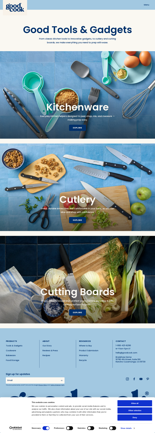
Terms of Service (55, 385)
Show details (126, 428)
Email (9, 380)
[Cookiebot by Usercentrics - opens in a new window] (15, 428)
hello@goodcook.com (126, 352)
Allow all (134, 403)
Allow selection (134, 410)
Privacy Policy (43, 385)
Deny (135, 417)
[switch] (69, 428)
